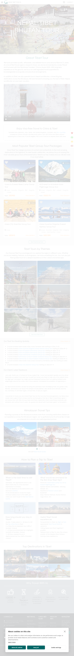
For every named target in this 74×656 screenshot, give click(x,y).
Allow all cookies (17, 647)
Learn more (12, 642)
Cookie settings (56, 647)
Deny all (36, 647)
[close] (64, 631)
